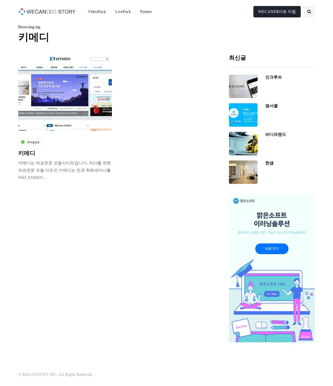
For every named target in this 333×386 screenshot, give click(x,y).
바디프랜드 (275, 134)
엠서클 (271, 106)
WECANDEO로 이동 (277, 11)
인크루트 (273, 77)
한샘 (269, 163)
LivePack (123, 11)
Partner (146, 11)
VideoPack (97, 11)
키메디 (26, 153)
